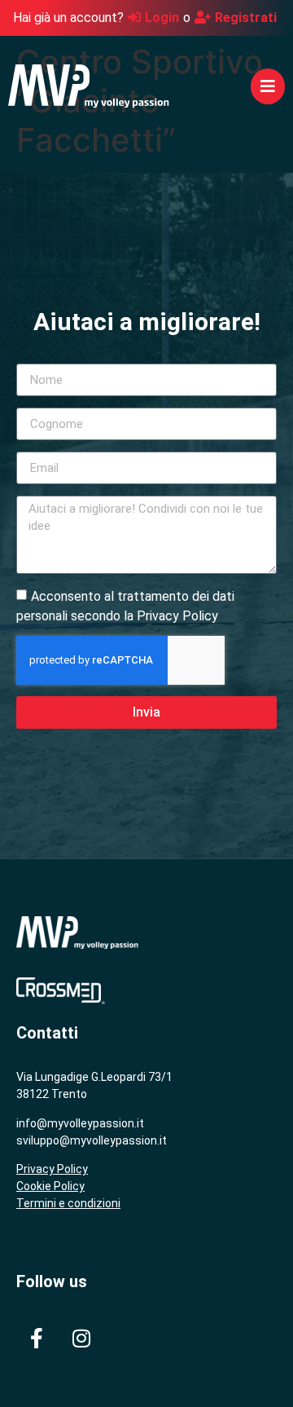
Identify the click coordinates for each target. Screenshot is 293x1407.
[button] (268, 86)
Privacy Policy (52, 1168)
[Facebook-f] (36, 1337)
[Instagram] (81, 1337)
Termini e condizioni (68, 1203)
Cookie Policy (50, 1186)
